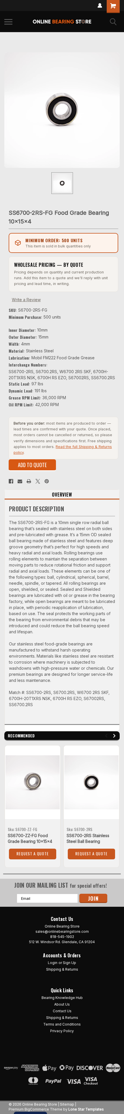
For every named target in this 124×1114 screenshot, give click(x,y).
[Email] (20, 481)
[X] (37, 481)
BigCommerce (37, 1109)
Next (115, 736)
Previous (107, 736)
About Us (62, 1004)
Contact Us (62, 1011)
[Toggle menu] (8, 22)
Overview (62, 494)
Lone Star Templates (86, 1109)
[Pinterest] (46, 481)
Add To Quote (32, 465)
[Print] (29, 481)
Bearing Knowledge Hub (62, 997)
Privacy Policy (62, 1031)
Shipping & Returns (62, 969)
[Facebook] (11, 481)
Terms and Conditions (62, 1024)
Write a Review (26, 299)
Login (52, 963)
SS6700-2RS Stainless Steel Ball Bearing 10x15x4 (88, 841)
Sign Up (69, 963)
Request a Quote (32, 853)
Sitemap (67, 1104)
